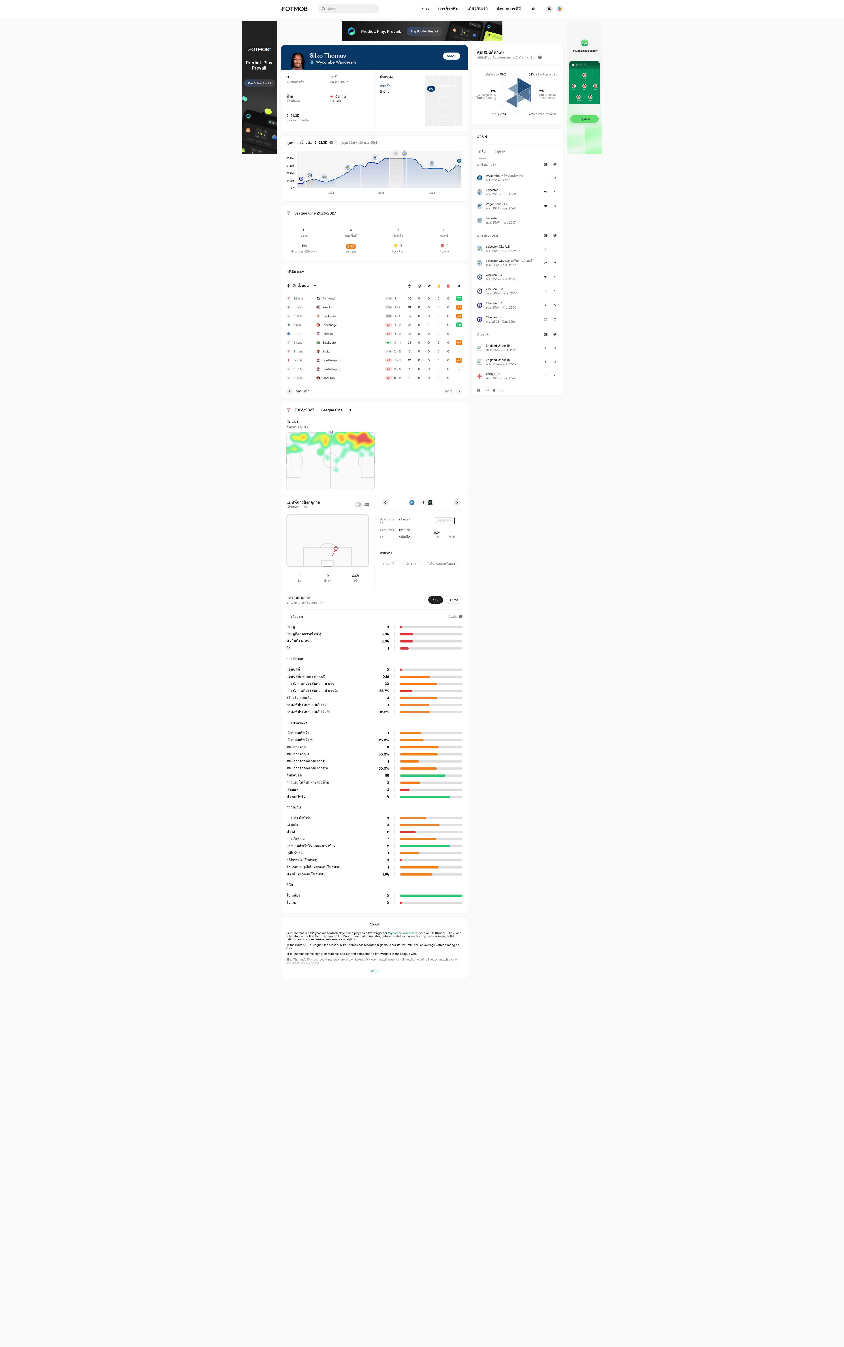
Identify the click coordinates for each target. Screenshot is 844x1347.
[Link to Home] (294, 9)
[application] (379, 173)
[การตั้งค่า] (533, 8)
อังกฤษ (340, 96)
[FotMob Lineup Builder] (584, 87)
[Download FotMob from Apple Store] (549, 8)
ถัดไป (449, 391)
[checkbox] (358, 504)
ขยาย (374, 971)
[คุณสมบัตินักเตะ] (540, 57)
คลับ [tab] (482, 151)
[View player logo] (297, 61)
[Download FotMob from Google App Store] (559, 8)
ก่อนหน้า (302, 391)
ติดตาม (452, 56)
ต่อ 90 (453, 600)
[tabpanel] (517, 271)
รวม (435, 600)
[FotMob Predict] (259, 87)
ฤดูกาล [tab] (499, 151)
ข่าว (425, 9)
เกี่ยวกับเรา (477, 8)
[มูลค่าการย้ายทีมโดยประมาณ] (331, 142)
